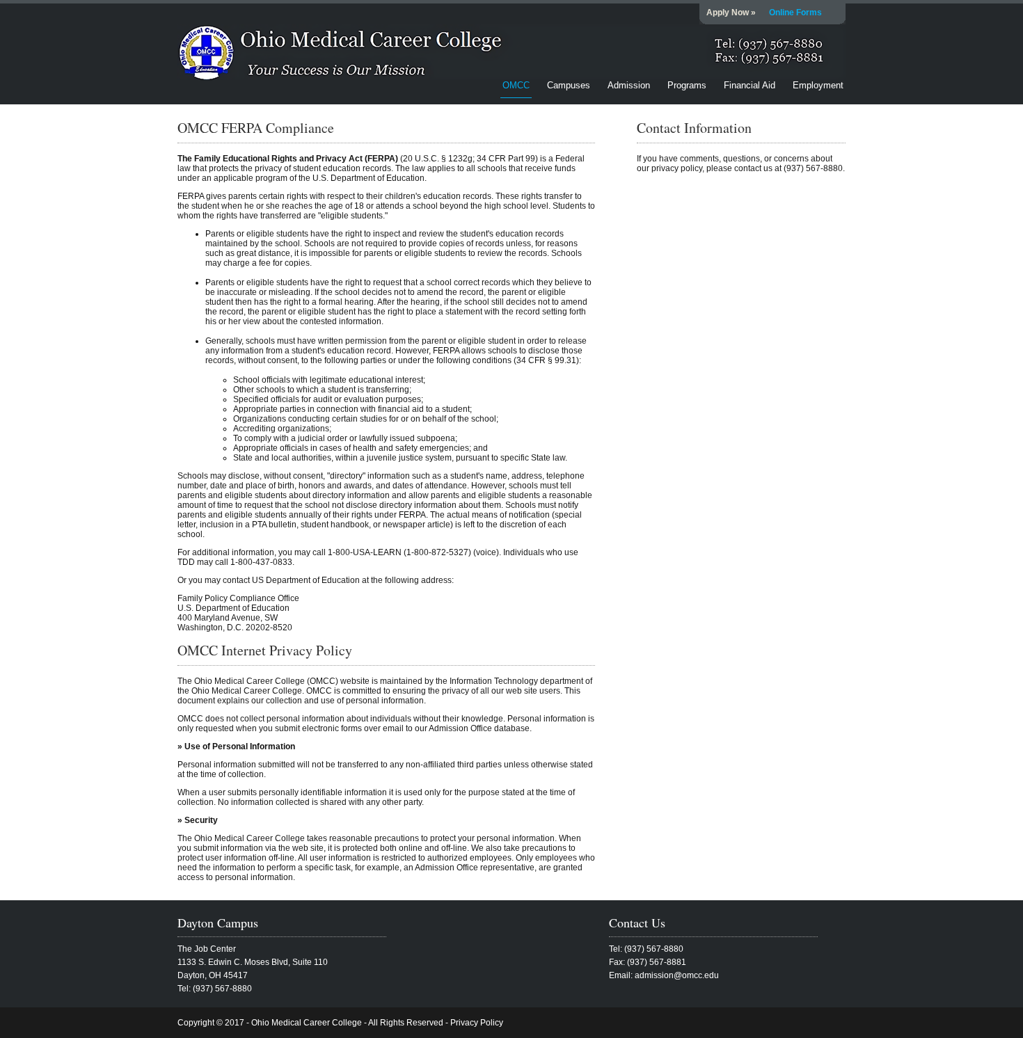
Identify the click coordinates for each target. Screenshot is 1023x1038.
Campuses (568, 85)
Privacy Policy (476, 1023)
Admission (629, 85)
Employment (818, 85)
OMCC (516, 85)
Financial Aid (749, 85)
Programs (686, 85)
